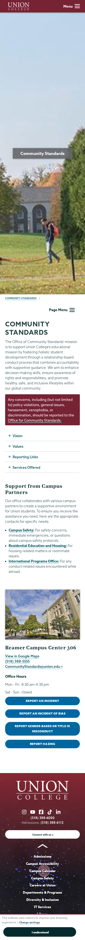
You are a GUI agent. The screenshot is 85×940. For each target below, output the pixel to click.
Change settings (29, 922)
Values (18, 446)
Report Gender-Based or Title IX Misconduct (42, 728)
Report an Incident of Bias (42, 713)
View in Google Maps (22, 656)
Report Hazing (42, 744)
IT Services (42, 907)
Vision (17, 436)
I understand (40, 932)
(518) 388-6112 (52, 823)
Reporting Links (25, 457)
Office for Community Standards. (34, 420)
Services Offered (26, 467)
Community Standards (21, 298)
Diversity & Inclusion (42, 900)
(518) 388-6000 (42, 818)
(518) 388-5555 (17, 661)
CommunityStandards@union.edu (32, 666)
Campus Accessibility (42, 864)
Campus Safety (42, 878)
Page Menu (58, 310)
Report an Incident (42, 701)
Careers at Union (42, 885)
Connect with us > (43, 834)
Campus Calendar (43, 871)
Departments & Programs (42, 892)
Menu (68, 6)
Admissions (43, 856)
